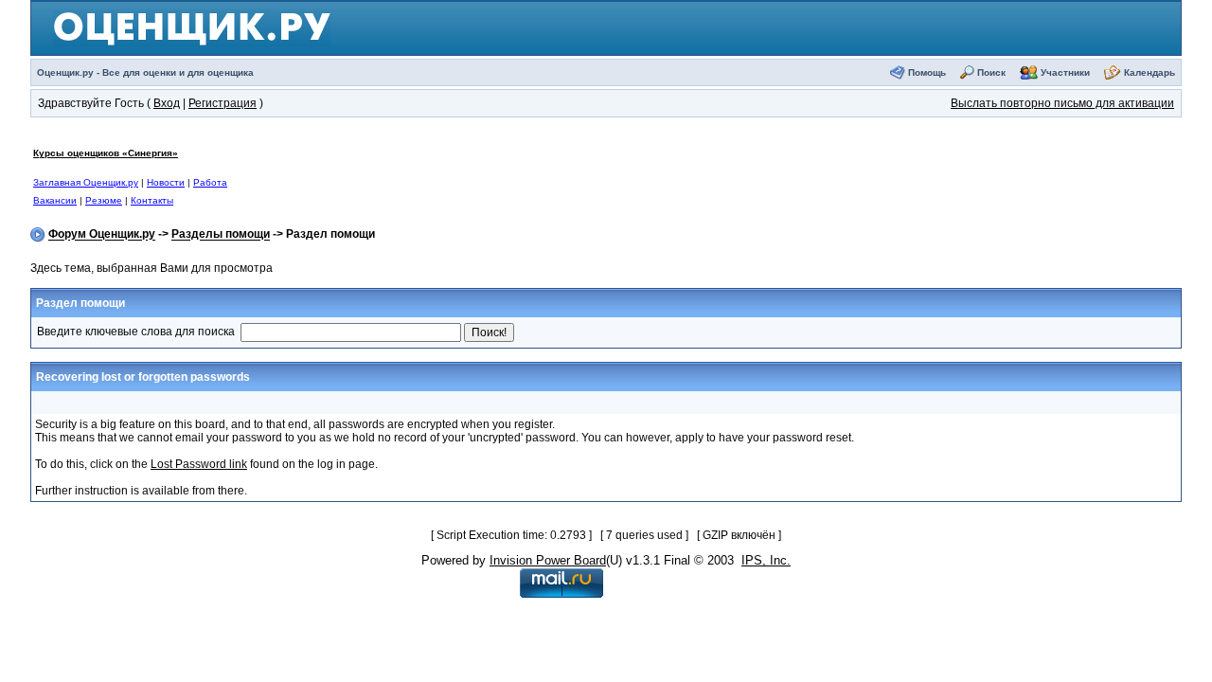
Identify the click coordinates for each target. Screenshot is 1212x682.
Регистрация (222, 103)
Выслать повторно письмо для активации (1062, 103)
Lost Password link (199, 464)
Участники (1065, 72)
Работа (210, 182)
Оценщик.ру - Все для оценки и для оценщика (145, 72)
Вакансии (55, 200)
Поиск (991, 72)
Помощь (927, 72)
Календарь (1149, 72)
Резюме (103, 200)
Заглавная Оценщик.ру (85, 182)
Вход (166, 103)
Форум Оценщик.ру (101, 235)
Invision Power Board (548, 560)
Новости (166, 182)
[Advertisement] (632, 176)
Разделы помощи (220, 235)
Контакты (152, 200)
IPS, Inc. (766, 560)
